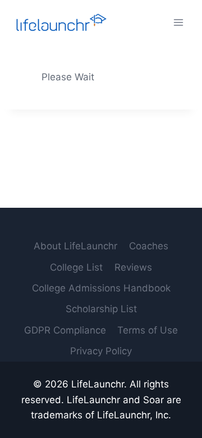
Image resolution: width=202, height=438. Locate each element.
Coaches (148, 246)
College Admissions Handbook (101, 288)
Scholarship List (101, 308)
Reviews (133, 267)
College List (76, 267)
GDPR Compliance (65, 330)
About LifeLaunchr (75, 246)
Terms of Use (147, 330)
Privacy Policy (101, 351)
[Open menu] (178, 22)
